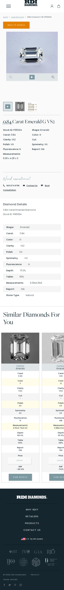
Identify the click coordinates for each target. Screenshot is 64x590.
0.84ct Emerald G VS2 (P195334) (39, 17)
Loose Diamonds (17, 17)
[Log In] (51, 6)
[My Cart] (59, 6)
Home (5, 17)
